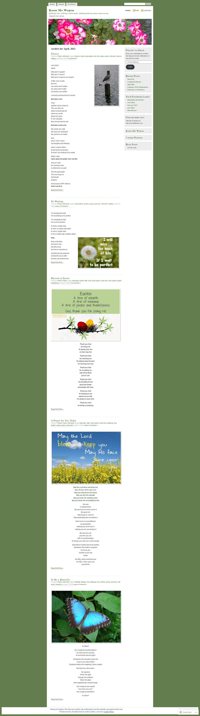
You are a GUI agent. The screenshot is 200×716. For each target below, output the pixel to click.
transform (59, 584)
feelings (83, 582)
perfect (86, 204)
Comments (147, 10)
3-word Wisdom (134, 137)
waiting (53, 58)
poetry (102, 56)
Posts (137, 10)
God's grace (96, 280)
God (89, 280)
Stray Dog (130, 79)
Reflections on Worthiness (136, 90)
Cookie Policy (109, 712)
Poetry (60, 56)
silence (119, 56)
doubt (82, 56)
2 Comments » (72, 58)
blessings (76, 280)
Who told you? (132, 110)
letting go (110, 423)
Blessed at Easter (60, 278)
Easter (82, 280)
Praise (65, 280)
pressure (97, 204)
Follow (130, 67)
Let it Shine (131, 108)
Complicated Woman (134, 82)
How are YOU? (132, 105)
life (98, 56)
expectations (89, 56)
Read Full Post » (57, 190)
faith (86, 280)
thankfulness (55, 283)
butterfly (77, 582)
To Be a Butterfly (60, 579)
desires (77, 56)
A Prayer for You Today (63, 420)
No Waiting (57, 201)
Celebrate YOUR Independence (137, 87)
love (110, 280)
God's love (104, 280)
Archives (72, 4)
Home (52, 4)
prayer (119, 280)
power (107, 56)
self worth (113, 56)
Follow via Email (135, 50)
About (61, 4)
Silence (55, 53)
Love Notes (131, 102)
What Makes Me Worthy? (135, 100)
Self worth (66, 56)
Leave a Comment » (61, 206)
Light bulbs (130, 84)
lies (95, 56)
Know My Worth (61, 10)
